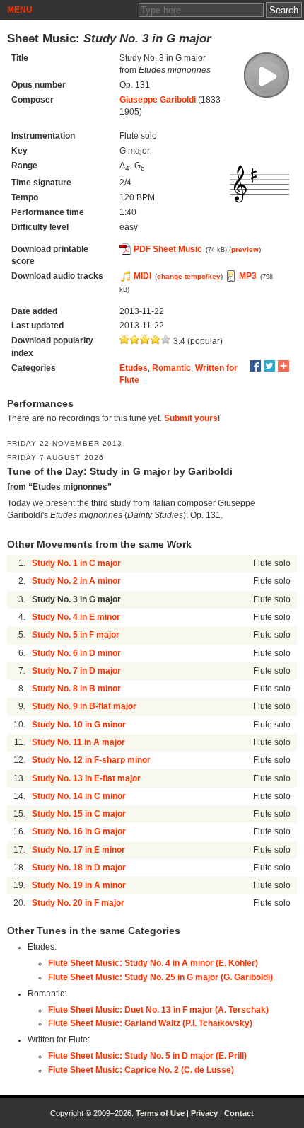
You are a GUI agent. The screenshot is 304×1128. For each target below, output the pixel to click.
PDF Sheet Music (168, 249)
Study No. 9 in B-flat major (84, 706)
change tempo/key (189, 276)
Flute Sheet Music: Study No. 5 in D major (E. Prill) (147, 1056)
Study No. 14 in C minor (79, 796)
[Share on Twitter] (269, 366)
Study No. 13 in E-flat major (86, 778)
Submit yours (191, 418)
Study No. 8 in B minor (76, 688)
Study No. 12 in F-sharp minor (91, 760)
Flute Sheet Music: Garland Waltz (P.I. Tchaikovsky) (150, 1023)
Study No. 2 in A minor (76, 581)
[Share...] (283, 366)
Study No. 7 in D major (76, 671)
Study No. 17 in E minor (78, 850)
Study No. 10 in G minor (79, 724)
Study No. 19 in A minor (79, 885)
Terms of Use (160, 1113)
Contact (239, 1113)
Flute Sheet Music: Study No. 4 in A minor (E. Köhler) (153, 963)
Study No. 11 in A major (78, 742)
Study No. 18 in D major (79, 867)
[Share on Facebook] (255, 366)
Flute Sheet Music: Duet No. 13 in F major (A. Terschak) (158, 1010)
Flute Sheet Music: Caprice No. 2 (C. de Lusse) (141, 1070)
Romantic (171, 368)
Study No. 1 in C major (76, 563)
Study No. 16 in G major (79, 831)
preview (245, 249)
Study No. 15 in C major (79, 814)
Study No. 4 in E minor (76, 617)
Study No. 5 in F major (75, 635)
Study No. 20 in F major (78, 903)
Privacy (204, 1113)
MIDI (142, 276)
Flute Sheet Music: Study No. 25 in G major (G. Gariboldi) (160, 977)
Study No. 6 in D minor (76, 653)
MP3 (248, 276)
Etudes (133, 368)
